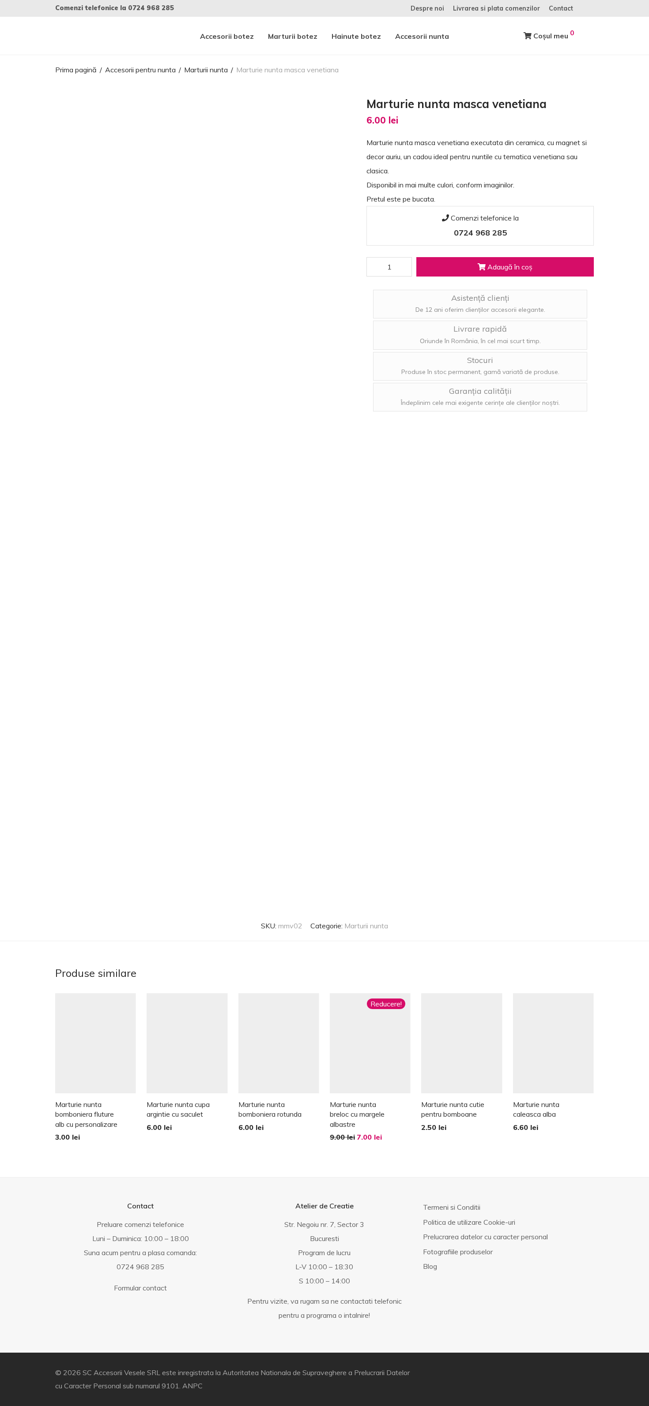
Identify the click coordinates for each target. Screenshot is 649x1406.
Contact (561, 8)
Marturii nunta (206, 69)
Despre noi (427, 8)
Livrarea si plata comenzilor (496, 8)
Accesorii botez (227, 36)
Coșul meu (553, 34)
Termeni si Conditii (451, 1207)
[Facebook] (591, 8)
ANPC (192, 1385)
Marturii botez (292, 36)
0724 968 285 (151, 8)
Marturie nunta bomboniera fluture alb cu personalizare (86, 1114)
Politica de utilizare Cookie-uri (469, 1222)
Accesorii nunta (422, 36)
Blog (430, 1266)
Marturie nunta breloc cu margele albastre (357, 1114)
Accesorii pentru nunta (140, 69)
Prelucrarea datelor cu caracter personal (485, 1236)
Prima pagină (76, 69)
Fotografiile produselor (458, 1251)
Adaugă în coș (509, 266)
